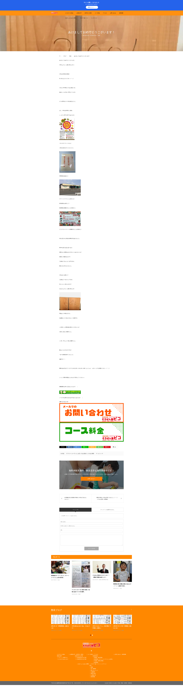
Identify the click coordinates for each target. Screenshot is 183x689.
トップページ (94, 18)
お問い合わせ (113, 13)
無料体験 (121, 13)
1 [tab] (90, 635)
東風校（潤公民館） (98, 657)
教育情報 (104, 579)
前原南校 (96, 662)
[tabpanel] (92, 623)
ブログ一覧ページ (84, 18)
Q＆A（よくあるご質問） (71, 18)
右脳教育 (93, 672)
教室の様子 (59, 656)
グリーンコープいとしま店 (74, 453)
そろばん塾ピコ (83, 453)
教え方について (94, 670)
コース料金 (97, 13)
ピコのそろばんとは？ (63, 659)
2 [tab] (92, 635)
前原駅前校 (95, 656)
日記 (99, 35)
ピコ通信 (60, 630)
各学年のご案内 (88, 13)
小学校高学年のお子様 (81, 659)
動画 (100, 579)
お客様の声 (78, 13)
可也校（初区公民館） (99, 660)
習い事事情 (93, 668)
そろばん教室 (91, 453)
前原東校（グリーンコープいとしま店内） (103, 659)
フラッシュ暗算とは (62, 657)
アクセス (105, 13)
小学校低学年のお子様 (81, 657)
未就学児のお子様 (79, 656)
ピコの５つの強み (69, 13)
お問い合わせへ (91, 478)
